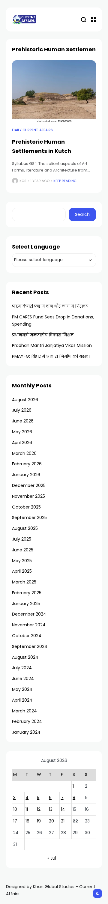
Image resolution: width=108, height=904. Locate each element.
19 (39, 821)
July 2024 (22, 668)
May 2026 (22, 432)
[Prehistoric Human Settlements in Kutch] (54, 91)
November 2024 (29, 625)
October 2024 (26, 636)
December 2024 (29, 614)
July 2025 (21, 539)
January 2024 (26, 732)
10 (15, 809)
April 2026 (22, 443)
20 (51, 821)
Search (82, 214)
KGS (23, 180)
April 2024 (22, 700)
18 (27, 821)
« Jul (51, 858)
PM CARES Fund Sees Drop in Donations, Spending (53, 320)
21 (62, 821)
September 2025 (29, 518)
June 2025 (22, 550)
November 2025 (28, 496)
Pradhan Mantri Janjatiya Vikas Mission (52, 345)
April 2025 (22, 571)
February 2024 (27, 721)
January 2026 (26, 475)
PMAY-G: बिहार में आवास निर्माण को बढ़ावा (51, 356)
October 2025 (26, 507)
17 (15, 821)
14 (63, 809)
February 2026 (27, 464)
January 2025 (26, 604)
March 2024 (24, 711)
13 (50, 809)
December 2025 (29, 485)
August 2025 (25, 528)
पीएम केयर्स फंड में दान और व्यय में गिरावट (50, 306)
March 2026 (24, 453)
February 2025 (26, 593)
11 (27, 809)
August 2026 (25, 400)
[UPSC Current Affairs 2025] (24, 19)
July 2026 (22, 410)
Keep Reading (64, 180)
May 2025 (22, 561)
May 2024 (22, 689)
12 (38, 809)
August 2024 (25, 657)
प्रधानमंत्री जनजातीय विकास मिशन (43, 335)
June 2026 (23, 421)
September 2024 (29, 646)
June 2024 (23, 679)
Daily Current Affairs (32, 130)
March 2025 (24, 582)
